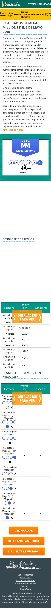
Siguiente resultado (23, 551)
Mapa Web (25, 589)
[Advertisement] (25, 208)
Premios (18, 14)
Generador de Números (25, 14)
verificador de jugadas (13, 129)
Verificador (41, 14)
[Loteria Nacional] (10, 6)
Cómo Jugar (10, 14)
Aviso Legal (25, 577)
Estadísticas (33, 14)
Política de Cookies (25, 580)
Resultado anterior (23, 541)
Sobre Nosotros (25, 574)
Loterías (31, 4)
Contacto (25, 586)
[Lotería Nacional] (25, 565)
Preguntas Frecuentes (25, 583)
